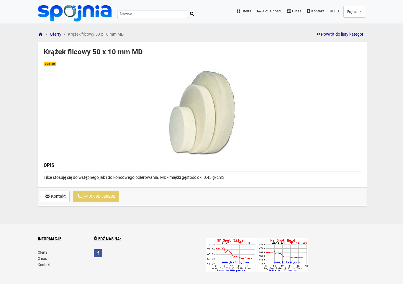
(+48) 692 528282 (98, 196)
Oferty (55, 34)
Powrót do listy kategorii (342, 34)
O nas (296, 11)
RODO (334, 11)
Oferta (246, 11)
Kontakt (317, 11)
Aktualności (271, 11)
